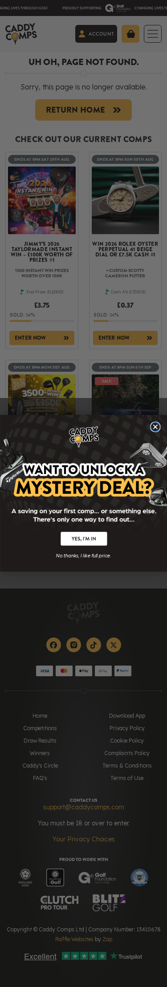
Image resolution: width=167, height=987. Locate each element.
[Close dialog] (155, 426)
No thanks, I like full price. (83, 555)
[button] (83, 539)
